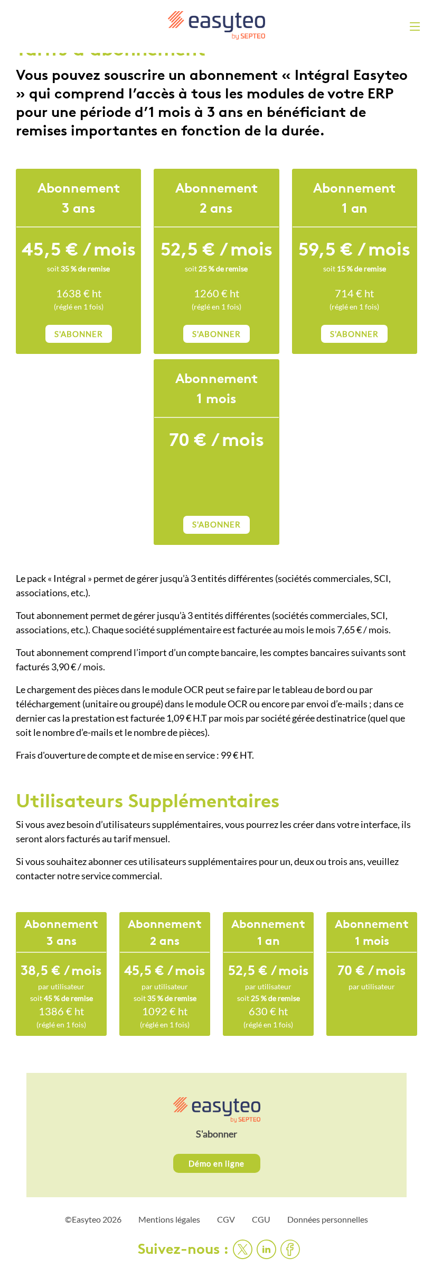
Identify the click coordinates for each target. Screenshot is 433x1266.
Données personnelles (327, 1219)
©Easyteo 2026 (93, 1219)
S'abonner (216, 1134)
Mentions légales (169, 1219)
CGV (226, 1219)
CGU (261, 1219)
